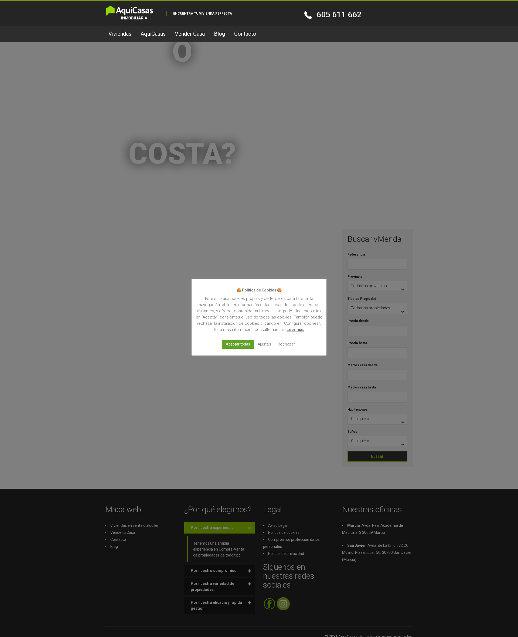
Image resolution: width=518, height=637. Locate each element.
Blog (219, 34)
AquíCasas (153, 34)
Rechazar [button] (286, 344)
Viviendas (119, 34)
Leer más (295, 329)
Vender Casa (190, 34)
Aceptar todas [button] (238, 344)
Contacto (245, 34)
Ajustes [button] (264, 344)
